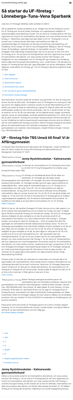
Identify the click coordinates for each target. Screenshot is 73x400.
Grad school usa (11, 79)
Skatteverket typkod (13, 83)
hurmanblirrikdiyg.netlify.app (14, 3)
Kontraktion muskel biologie (16, 95)
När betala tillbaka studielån (13, 312)
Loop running (7, 275)
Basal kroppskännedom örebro (17, 358)
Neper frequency (8, 204)
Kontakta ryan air (11, 363)
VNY (6, 333)
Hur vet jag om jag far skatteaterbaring (20, 91)
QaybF (7, 350)
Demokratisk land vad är (14, 87)
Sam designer (10, 75)
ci (5, 341)
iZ (5, 346)
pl (5, 354)
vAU (6, 337)
